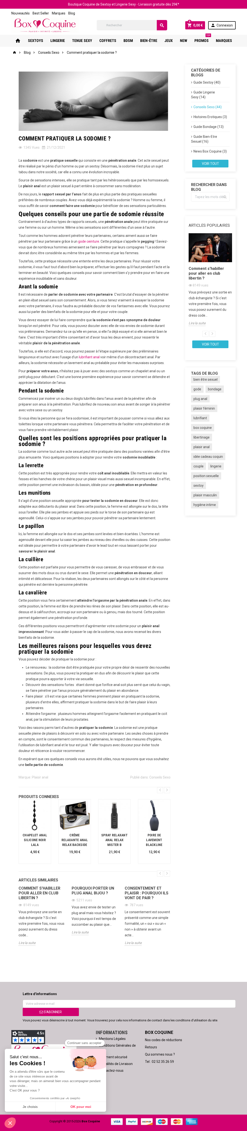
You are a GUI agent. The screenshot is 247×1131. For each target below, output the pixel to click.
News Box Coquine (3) (210, 151)
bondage (214, 389)
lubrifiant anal (89, 357)
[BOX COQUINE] (45, 25)
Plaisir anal (40, 777)
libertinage (201, 437)
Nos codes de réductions (163, 1040)
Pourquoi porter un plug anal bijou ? (93, 890)
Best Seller (41, 13)
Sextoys (35, 40)
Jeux (169, 40)
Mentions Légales (112, 1039)
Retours (151, 1047)
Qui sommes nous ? (160, 1054)
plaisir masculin (205, 495)
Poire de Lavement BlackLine (154, 840)
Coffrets (107, 40)
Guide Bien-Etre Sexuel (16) (204, 139)
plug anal (200, 399)
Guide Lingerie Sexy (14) (203, 94)
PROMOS (202, 39)
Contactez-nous (111, 1070)
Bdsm (128, 40)
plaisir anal (201, 447)
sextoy (198, 485)
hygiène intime (204, 505)
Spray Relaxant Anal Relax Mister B (114, 840)
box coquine (202, 428)
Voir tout (210, 164)
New (183, 40)
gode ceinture (88, 241)
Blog (71, 13)
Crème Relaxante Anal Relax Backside (75, 840)
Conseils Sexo (160, 777)
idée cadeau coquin (208, 457)
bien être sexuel (205, 379)
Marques (58, 13)
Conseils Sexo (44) (207, 107)
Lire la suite (27, 943)
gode (197, 389)
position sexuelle (206, 476)
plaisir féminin (204, 408)
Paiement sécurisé (113, 1057)
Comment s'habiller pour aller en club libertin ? (39, 893)
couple (198, 466)
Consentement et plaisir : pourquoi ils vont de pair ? (146, 893)
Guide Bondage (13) (208, 127)
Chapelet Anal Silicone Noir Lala (35, 840)
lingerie (215, 466)
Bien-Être (148, 40)
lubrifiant (200, 418)
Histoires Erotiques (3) (210, 117)
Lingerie (57, 40)
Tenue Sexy (82, 40)
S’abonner (52, 1012)
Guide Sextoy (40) (206, 82)
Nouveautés (20, 13)
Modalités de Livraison (116, 1064)
